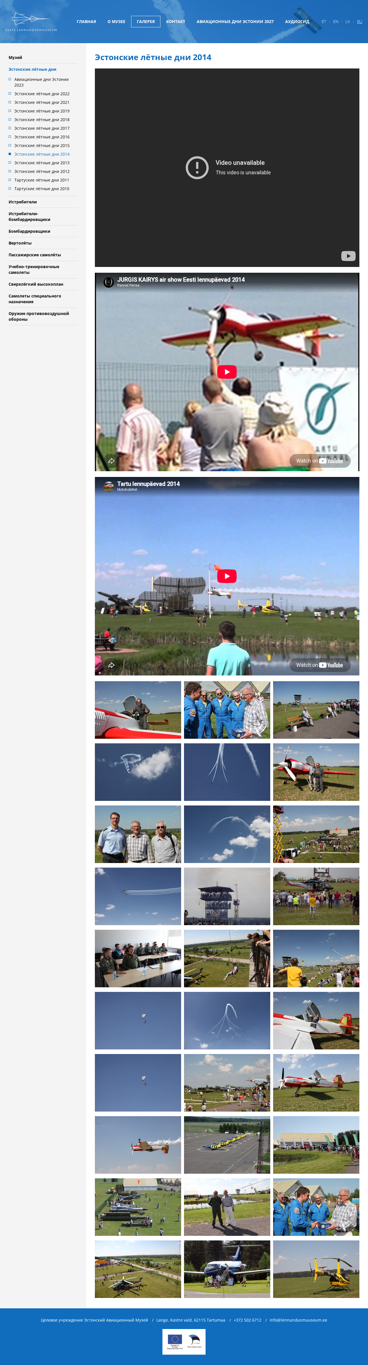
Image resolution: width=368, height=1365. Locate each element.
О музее (116, 21)
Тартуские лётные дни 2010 (41, 188)
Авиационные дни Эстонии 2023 (41, 82)
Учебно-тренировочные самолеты (34, 269)
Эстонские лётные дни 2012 (42, 171)
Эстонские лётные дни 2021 (42, 102)
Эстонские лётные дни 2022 (42, 93)
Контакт (175, 21)
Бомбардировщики (29, 231)
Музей (15, 57)
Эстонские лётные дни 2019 (42, 111)
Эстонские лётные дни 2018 (42, 119)
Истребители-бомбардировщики (29, 216)
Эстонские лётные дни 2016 (42, 137)
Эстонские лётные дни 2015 (42, 145)
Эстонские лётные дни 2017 (42, 128)
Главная (86, 21)
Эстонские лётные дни (32, 69)
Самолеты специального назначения (35, 298)
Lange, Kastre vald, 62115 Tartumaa (190, 1320)
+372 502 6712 (247, 1320)
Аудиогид (297, 21)
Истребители (23, 202)
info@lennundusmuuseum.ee (298, 1320)
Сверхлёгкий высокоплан (36, 284)
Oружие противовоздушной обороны (39, 316)
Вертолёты (20, 243)
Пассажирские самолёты (35, 254)
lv (348, 21)
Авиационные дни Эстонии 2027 (235, 21)
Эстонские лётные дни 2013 (42, 162)
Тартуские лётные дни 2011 (41, 180)
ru (359, 21)
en (335, 21)
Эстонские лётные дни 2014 (42, 154)
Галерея (146, 21)
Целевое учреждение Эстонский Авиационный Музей (94, 1320)
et (324, 21)
